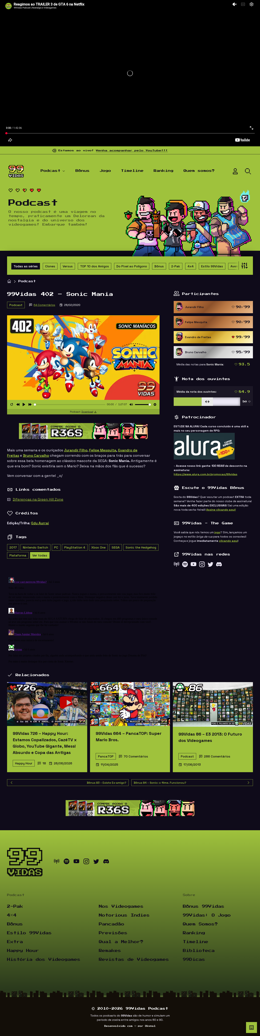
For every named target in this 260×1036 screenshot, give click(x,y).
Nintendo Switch (35, 547)
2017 (13, 547)
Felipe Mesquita (102, 450)
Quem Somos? (200, 924)
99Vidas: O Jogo (207, 915)
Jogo (105, 170)
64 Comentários (44, 305)
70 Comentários (136, 756)
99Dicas (194, 959)
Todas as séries (26, 266)
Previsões (113, 933)
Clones (50, 266)
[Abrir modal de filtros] (244, 265)
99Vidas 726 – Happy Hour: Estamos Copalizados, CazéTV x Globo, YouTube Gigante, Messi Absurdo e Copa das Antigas (45, 743)
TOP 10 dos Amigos (94, 266)
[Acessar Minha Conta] (235, 171)
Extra (15, 941)
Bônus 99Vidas (203, 906)
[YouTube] (193, 565)
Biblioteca (199, 950)
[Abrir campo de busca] (248, 171)
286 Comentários (217, 756)
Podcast (50, 170)
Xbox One (98, 547)
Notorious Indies (124, 915)
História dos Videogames (43, 959)
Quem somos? (199, 170)
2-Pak (175, 266)
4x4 (190, 266)
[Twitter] (210, 565)
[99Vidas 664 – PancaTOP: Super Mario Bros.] (130, 704)
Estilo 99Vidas (212, 266)
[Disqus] (83, 620)
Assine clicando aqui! (221, 510)
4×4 (12, 915)
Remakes (110, 950)
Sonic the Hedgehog (141, 547)
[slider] (70, 404)
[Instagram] (202, 565)
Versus (68, 266)
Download (87, 411)
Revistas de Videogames (134, 959)
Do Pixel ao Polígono (131, 266)
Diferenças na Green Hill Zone (38, 499)
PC (56, 547)
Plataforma (17, 555)
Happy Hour (23, 763)
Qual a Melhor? (121, 941)
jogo (217, 532)
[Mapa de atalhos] (251, 1027)
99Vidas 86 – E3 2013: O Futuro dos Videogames (210, 737)
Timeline (132, 170)
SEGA (116, 547)
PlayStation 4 (74, 547)
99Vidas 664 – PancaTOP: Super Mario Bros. (128, 736)
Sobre (189, 895)
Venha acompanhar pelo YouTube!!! (98, 151)
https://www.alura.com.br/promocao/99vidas (205, 474)
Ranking (164, 170)
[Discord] (219, 565)
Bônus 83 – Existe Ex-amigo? (106, 783)
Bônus (83, 170)
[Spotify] (185, 565)
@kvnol (150, 1026)
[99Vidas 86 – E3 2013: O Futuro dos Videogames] (213, 704)
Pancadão (111, 924)
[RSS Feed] (176, 565)
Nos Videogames (121, 906)
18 (44, 763)
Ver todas (39, 555)
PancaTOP (106, 756)
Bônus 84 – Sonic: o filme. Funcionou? (160, 783)
